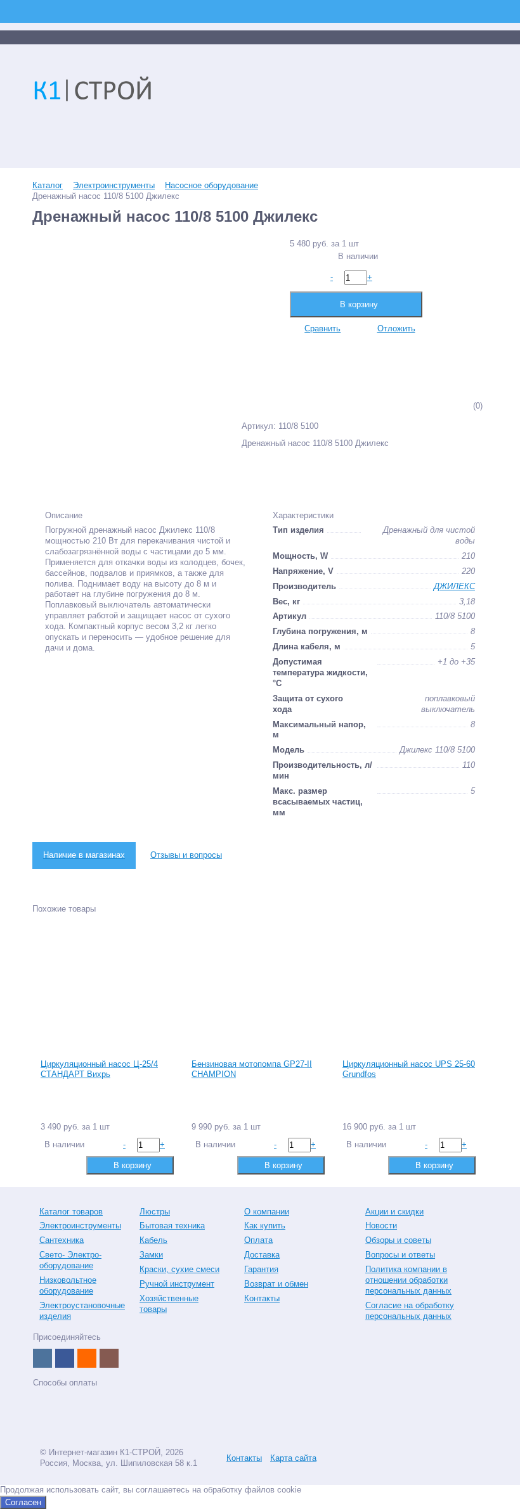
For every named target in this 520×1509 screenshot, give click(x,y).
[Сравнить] (49, 1164)
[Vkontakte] (42, 1358)
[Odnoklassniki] (86, 1358)
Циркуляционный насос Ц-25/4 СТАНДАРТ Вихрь (99, 1069)
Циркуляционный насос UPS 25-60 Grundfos (408, 1069)
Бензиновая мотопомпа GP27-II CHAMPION (252, 1069)
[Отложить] (69, 1164)
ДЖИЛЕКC (454, 586)
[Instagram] (109, 1358)
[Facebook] (64, 1358)
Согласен (23, 1502)
